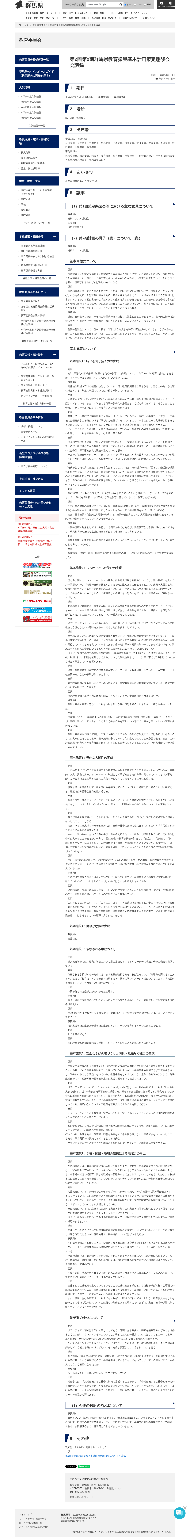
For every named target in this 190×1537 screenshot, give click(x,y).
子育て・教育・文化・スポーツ (39, 18)
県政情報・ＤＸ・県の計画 (104, 18)
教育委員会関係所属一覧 (34, 59)
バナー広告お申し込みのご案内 (33, 1527)
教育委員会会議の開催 (33, 315)
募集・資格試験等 (30, 168)
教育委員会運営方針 (31, 270)
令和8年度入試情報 (31, 102)
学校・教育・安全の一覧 (37, 223)
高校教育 (25, 215)
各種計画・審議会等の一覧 (37, 278)
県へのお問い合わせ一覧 (30, 1523)
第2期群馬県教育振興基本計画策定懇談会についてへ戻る (95, 1455)
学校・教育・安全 (30, 181)
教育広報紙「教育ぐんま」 (35, 385)
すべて (130, 4)
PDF (149, 4)
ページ (140, 4)
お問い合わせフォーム (82, 1497)
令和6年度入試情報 (31, 112)
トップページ (28, 25)
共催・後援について (31, 426)
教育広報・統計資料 (31, 354)
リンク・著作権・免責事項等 (32, 1518)
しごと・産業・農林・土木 (73, 18)
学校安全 (25, 199)
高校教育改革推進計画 (33, 245)
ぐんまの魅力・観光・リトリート (41, 13)
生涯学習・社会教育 (31, 478)
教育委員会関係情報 (31, 417)
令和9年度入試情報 (31, 96)
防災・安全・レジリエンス (75, 13)
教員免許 (25, 152)
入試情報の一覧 (37, 125)
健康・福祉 (99, 13)
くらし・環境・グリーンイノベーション (129, 13)
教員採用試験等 (29, 158)
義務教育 (25, 210)
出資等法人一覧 (29, 432)
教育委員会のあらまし (32, 292)
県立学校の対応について (34, 466)
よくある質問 (27, 490)
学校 (23, 204)
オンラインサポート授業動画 (36, 396)
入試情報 (24, 87)
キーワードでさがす (75, 4)
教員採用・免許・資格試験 (34, 141)
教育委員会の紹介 (30, 301)
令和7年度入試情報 (31, 107)
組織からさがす (130, 18)
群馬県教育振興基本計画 (34, 265)
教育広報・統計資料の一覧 (37, 403)
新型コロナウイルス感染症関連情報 (34, 455)
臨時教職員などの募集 (33, 163)
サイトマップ (25, 1514)
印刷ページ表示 (167, 78)
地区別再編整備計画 (31, 251)
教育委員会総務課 (79, 1485)
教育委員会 (42, 25)
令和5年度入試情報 (31, 118)
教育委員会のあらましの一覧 (37, 341)
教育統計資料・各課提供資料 (36, 390)
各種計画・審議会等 (31, 236)
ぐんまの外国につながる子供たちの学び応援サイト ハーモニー (37, 367)
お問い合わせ (149, 18)
